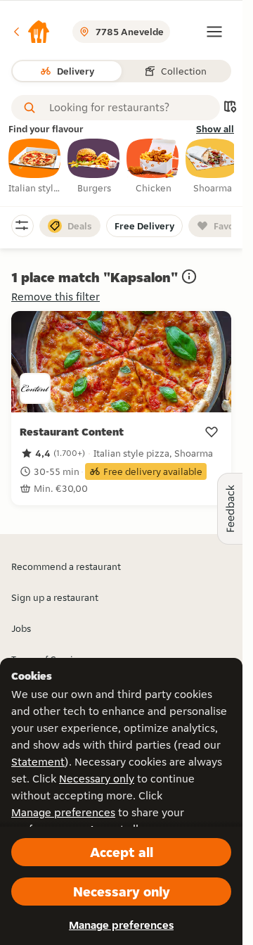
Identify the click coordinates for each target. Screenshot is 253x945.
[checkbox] (35, 167)
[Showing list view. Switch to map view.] (229, 108)
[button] (31, 31)
